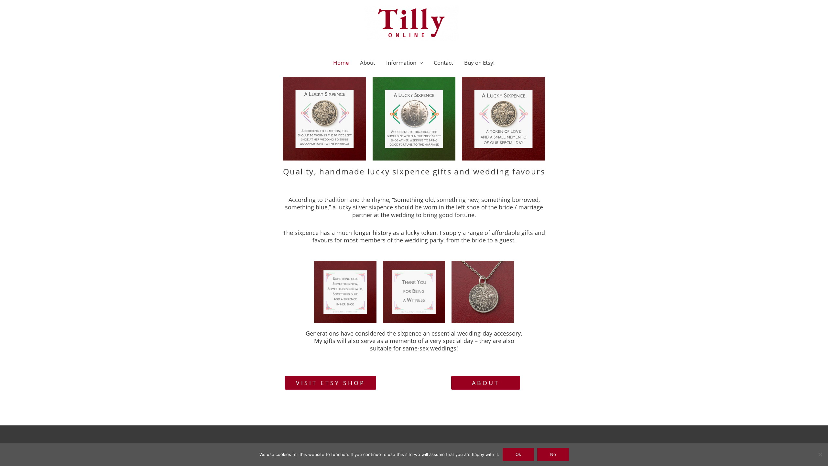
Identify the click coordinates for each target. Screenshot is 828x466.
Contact (443, 62)
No (553, 454)
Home (341, 62)
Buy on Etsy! (479, 62)
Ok (518, 454)
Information (401, 62)
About (367, 62)
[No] (820, 454)
